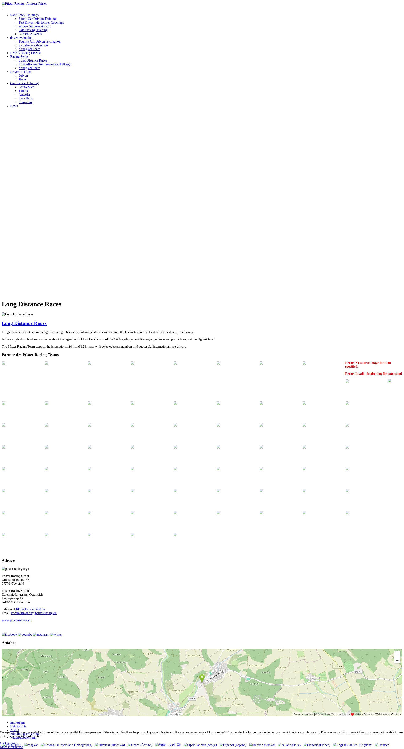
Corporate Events (30, 34)
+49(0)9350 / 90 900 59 (29, 609)
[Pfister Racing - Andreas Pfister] (24, 3)
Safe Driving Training (33, 30)
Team (22, 79)
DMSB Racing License (25, 53)
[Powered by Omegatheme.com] (390, 381)
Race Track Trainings (24, 15)
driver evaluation (21, 37)
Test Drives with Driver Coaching (41, 22)
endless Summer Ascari (34, 26)
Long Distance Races (33, 60)
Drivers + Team (20, 72)
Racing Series (19, 56)
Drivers (23, 75)
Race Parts (26, 98)
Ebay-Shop (26, 102)
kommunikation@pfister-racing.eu (34, 613)
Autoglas (25, 94)
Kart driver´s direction (33, 45)
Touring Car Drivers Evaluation (40, 41)
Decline (10, 743)
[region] (202, 203)
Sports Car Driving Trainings (38, 18)
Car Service (26, 87)
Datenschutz (18, 726)
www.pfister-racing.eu (16, 620)
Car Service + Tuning (24, 83)
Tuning (23, 90)
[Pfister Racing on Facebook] (10, 634)
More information (11, 747)
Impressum (17, 722)
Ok (2, 743)
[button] (202, 281)
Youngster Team (29, 49)
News (14, 106)
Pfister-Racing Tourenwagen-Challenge (45, 64)
